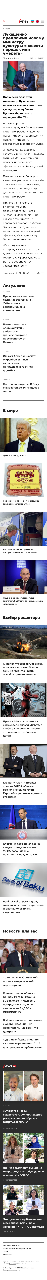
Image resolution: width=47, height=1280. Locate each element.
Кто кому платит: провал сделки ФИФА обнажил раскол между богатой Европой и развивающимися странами (22, 789)
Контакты (7, 1254)
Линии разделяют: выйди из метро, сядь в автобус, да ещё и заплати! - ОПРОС (23, 1171)
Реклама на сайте (11, 1245)
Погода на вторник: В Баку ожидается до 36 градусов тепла (21, 388)
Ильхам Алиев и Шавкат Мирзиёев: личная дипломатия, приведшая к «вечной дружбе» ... (19, 363)
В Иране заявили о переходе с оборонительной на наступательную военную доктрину (22, 1026)
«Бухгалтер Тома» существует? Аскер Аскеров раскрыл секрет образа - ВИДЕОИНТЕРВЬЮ (22, 1116)
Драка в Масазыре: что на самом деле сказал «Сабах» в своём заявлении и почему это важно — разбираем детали (22, 728)
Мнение (6, 319)
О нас (5, 1251)
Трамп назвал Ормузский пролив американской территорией (20, 981)
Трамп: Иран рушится (14, 455)
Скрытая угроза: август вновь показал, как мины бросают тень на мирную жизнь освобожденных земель (23, 669)
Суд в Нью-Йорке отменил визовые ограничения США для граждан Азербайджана (22, 1043)
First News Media (11, 58)
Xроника (6, 291)
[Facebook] (17, 273)
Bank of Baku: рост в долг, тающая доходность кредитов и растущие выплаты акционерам (23, 907)
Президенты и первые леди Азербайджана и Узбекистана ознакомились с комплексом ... (18, 303)
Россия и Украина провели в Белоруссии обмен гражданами (20, 551)
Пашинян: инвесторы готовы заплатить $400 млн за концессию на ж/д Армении (23, 601)
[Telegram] (27, 273)
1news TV (6, 1106)
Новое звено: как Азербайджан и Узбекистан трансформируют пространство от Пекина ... (15, 333)
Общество (7, 379)
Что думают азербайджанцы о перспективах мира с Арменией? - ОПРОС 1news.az (23, 1223)
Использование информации (17, 1248)
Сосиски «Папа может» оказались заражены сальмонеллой (21, 502)
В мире (6, 28)
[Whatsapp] (24, 273)
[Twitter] (20, 273)
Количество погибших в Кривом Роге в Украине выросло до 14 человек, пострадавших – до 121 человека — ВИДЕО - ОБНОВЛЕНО (19, 1003)
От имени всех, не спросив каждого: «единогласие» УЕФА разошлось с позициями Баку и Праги (21, 849)
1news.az (12, 1264)
